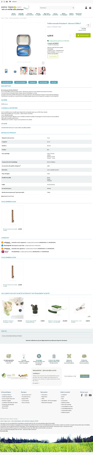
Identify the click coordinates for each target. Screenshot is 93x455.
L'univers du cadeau (54, 360)
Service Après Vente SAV (8, 398)
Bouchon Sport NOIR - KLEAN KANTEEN (31, 321)
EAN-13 (3, 196)
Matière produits (65, 402)
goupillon (17, 113)
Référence (49, 26)
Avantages (39, 360)
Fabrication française (47, 402)
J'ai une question (53, 56)
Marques (14, 1)
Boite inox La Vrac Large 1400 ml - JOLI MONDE (54, 321)
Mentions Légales (6, 400)
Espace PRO (25, 398)
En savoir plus (7, 82)
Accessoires (43, 82)
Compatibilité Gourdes (67, 406)
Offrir (43, 398)
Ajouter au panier (84, 35)
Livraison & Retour (6, 394)
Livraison (32, 82)
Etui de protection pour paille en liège (10, 229)
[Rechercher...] (73, 8)
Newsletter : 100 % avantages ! (49, 400)
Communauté (25, 400)
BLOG (62, 396)
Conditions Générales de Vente (10, 402)
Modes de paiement (7, 396)
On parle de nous (26, 396)
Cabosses (69, 360)
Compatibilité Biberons (67, 408)
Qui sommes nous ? (26, 394)
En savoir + (36, 383)
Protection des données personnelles (8, 405)
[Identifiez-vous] (86, 8)
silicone (6, 104)
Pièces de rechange (66, 404)
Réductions (44, 396)
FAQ (62, 398)
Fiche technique (20, 82)
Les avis (54, 82)
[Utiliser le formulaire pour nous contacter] (10, 1)
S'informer (84, 360)
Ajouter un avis (82, 30)
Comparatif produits (66, 410)
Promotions (44, 394)
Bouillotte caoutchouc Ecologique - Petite (8, 321)
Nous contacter (26, 402)
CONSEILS (64, 394)
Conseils (24, 360)
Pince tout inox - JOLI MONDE (76, 321)
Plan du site (5, 408)
